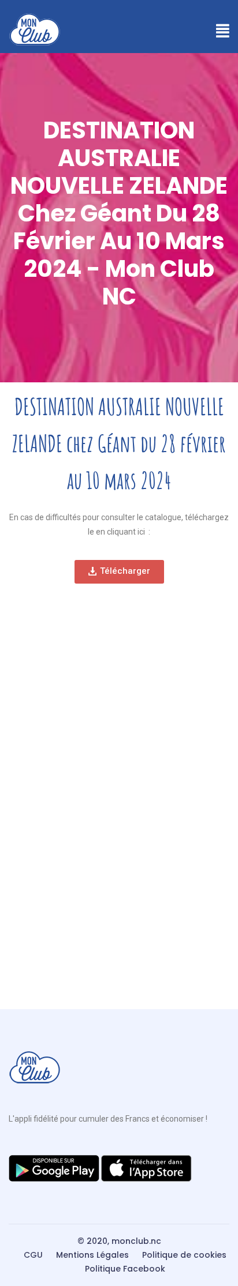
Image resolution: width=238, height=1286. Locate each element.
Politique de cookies (184, 1255)
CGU (33, 1255)
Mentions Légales (92, 1255)
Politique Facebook (125, 1268)
